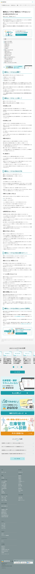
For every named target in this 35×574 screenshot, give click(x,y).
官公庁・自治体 (20, 490)
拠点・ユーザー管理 (4, 496)
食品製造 (19, 475)
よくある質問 (3, 526)
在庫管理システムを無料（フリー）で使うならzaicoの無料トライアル (13, 443)
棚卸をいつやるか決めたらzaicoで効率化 (11, 62)
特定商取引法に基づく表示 (5, 549)
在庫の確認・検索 (3, 488)
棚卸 (17, 5)
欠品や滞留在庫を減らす (5, 515)
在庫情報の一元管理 (4, 509)
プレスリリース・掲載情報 (5, 535)
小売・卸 (19, 482)
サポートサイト (3, 528)
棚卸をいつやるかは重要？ (8, 41)
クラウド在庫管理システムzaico (19, 316)
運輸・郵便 (19, 488)
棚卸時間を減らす (4, 512)
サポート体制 (3, 523)
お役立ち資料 (20, 497)
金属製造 (19, 478)
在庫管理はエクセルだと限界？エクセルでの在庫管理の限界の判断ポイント (14, 450)
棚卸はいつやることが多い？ (9, 42)
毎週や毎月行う (7, 46)
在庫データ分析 (3, 497)
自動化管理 (3, 492)
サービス (19, 487)
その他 (19, 491)
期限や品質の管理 (4, 513)
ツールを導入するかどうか (8, 59)
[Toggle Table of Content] (18, 39)
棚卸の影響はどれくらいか (8, 61)
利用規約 (2, 552)
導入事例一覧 (20, 472)
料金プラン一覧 (3, 472)
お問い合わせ (3, 525)
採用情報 (2, 548)
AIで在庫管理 (3, 482)
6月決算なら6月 (7, 45)
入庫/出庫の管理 (3, 485)
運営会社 (2, 546)
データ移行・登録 (3, 484)
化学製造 (19, 479)
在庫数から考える (7, 51)
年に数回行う (6, 48)
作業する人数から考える (8, 52)
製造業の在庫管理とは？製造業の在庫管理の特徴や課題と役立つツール (13, 453)
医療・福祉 (19, 484)
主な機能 (2, 477)
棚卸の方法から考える (8, 55)
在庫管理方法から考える (8, 53)
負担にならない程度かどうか (9, 58)
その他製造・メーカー (21, 481)
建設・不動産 (20, 485)
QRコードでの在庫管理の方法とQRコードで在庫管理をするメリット (13, 446)
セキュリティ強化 (3, 499)
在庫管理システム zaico (5, 5)
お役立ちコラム (13, 5)
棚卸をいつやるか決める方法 (9, 49)
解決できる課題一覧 (4, 506)
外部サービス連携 (4, 500)
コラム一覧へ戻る (17, 458)
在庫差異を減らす (4, 510)
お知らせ (2, 533)
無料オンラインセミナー (21, 500)
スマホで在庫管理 (4, 481)
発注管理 (2, 491)
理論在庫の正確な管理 (4, 516)
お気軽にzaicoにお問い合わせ (26, 323)
